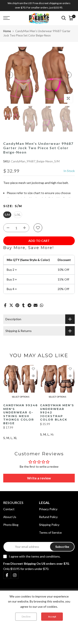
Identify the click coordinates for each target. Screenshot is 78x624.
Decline (26, 616)
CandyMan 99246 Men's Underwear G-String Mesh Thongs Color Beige (20, 414)
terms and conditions (45, 556)
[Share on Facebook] (5, 305)
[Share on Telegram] (29, 305)
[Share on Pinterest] (17, 305)
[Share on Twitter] (11, 305)
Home (7, 31)
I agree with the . (34, 556)
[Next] (68, 75)
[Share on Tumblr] (23, 305)
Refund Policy (48, 517)
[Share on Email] (35, 305)
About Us (9, 517)
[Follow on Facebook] (7, 575)
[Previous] (9, 75)
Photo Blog (10, 525)
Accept (52, 616)
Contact (9, 509)
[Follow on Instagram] (14, 575)
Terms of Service (50, 532)
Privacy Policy (48, 509)
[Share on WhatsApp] (42, 305)
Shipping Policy (49, 525)
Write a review (39, 478)
